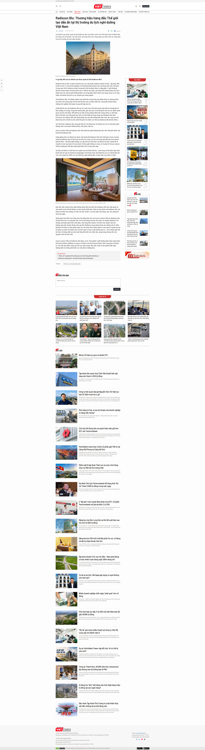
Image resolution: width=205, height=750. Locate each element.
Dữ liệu (59, 350)
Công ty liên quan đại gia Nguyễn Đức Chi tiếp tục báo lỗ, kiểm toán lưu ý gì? (132, 233)
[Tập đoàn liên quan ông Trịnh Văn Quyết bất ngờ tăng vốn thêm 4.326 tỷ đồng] (144, 221)
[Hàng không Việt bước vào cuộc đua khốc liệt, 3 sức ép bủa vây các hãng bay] (144, 200)
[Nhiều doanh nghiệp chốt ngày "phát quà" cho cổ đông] (66, 599)
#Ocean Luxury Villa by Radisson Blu (72, 264)
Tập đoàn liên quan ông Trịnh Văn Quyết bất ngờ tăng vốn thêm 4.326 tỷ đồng (132, 222)
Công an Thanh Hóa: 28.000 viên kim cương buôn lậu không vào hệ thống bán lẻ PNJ (99, 668)
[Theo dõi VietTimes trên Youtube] (142, 739)
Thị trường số (102, 11)
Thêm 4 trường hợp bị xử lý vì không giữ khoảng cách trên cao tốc (138, 340)
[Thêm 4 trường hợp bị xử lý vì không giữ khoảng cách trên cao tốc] (138, 330)
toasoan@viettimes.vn (140, 733)
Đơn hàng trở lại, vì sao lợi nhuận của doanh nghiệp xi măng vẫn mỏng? (132, 243)
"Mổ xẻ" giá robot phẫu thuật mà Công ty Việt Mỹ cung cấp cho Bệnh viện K (134, 101)
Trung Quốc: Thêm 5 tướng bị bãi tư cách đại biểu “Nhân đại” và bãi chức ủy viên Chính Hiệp (90, 340)
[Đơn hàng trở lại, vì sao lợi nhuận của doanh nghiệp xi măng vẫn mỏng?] (144, 243)
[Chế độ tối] (140, 6)
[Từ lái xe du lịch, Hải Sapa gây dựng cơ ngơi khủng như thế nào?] (137, 132)
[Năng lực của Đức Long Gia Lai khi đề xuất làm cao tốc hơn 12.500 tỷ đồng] (137, 175)
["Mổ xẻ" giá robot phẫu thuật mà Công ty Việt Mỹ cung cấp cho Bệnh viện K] (137, 91)
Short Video (112, 11)
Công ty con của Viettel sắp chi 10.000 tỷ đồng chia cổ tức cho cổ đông (65, 340)
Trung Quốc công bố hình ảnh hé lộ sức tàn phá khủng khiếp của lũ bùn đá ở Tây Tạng (114, 318)
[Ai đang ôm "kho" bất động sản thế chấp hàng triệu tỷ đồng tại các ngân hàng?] (66, 691)
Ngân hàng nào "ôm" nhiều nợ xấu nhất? (134, 121)
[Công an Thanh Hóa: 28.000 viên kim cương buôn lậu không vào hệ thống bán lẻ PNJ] (66, 672)
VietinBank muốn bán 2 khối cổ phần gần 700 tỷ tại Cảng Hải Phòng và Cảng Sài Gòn (99, 448)
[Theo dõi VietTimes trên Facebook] (136, 739)
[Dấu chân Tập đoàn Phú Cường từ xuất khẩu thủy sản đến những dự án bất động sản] (66, 709)
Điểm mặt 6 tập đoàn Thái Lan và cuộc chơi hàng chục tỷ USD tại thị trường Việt (98, 466)
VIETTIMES (102, 6)
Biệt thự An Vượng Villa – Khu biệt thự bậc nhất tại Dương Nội (76, 258)
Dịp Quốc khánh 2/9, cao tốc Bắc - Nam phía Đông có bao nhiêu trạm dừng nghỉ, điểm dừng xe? (99, 558)
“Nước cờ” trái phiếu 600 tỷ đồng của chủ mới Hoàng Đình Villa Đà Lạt (79, 256)
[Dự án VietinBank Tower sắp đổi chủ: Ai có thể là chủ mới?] (66, 654)
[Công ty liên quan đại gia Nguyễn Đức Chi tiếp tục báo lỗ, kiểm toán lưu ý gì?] (144, 233)
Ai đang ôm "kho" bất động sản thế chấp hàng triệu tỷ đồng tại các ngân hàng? (99, 686)
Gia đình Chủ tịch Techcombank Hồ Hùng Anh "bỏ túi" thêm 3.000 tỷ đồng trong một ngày (98, 484)
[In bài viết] (112, 31)
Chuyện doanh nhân (131, 11)
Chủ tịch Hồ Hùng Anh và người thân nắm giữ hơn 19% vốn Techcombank (98, 429)
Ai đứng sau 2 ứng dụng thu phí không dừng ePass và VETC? (134, 163)
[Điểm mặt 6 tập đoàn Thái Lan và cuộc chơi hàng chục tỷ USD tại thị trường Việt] (66, 471)
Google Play (146, 748)
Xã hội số (62, 11)
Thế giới (120, 11)
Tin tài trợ (60, 31)
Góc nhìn (69, 11)
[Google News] (117, 31)
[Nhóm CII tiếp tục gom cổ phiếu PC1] (144, 212)
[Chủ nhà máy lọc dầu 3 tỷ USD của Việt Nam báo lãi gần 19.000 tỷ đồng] (66, 617)
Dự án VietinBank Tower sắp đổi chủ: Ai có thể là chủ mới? (98, 649)
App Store (140, 748)
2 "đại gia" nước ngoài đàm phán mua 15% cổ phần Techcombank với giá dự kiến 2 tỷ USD (99, 503)
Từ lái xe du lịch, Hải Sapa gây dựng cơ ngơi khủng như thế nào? (134, 142)
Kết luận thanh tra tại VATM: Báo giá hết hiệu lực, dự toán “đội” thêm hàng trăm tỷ (138, 318)
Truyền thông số (144, 11)
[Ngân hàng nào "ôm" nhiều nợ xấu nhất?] (137, 112)
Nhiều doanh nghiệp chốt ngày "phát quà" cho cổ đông (99, 594)
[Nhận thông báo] (136, 6)
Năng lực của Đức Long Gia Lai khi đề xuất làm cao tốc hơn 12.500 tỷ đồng (134, 185)
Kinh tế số (77, 11)
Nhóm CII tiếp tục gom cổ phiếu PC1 (132, 211)
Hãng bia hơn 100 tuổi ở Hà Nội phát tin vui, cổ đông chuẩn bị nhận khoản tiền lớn (99, 539)
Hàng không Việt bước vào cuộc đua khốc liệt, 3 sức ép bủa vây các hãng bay (132, 201)
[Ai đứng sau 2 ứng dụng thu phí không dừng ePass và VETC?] (137, 153)
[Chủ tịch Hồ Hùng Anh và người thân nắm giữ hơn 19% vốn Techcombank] (66, 434)
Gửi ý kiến (117, 289)
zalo (139, 739)
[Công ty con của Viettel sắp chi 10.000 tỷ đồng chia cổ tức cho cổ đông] (66, 330)
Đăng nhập (146, 6)
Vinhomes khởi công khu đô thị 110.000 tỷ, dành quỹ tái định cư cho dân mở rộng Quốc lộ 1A (114, 340)
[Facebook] (108, 31)
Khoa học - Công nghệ (89, 11)
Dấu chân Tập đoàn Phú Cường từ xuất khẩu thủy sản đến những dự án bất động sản (98, 704)
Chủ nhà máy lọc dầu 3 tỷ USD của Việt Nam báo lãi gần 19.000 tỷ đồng (99, 613)
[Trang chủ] (57, 11)
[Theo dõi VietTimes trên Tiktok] (144, 739)
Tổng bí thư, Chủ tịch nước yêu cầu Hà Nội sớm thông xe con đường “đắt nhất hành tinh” (90, 318)
